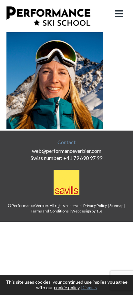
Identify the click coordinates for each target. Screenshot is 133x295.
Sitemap (116, 205)
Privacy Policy (95, 205)
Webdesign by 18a (87, 211)
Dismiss (89, 287)
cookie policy (66, 287)
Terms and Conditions (50, 211)
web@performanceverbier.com (66, 151)
